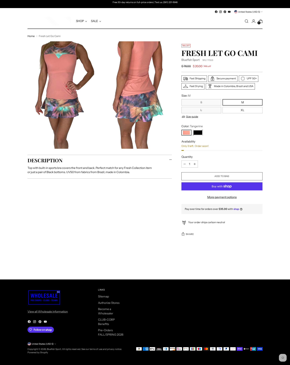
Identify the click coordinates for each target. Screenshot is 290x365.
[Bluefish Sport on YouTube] (229, 11)
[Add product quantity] (195, 164)
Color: (192, 126)
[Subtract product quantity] (185, 164)
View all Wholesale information (48, 311)
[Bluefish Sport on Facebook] (216, 11)
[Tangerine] (186, 132)
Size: (185, 95)
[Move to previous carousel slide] (252, 268)
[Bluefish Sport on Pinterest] (224, 11)
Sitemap (103, 296)
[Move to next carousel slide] (259, 268)
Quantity (187, 156)
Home (31, 36)
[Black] (198, 132)
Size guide (192, 116)
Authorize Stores (108, 303)
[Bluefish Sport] (49, 21)
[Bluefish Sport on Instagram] (220, 11)
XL (242, 110)
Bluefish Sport (190, 60)
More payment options (222, 197)
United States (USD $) (249, 11)
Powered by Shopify (38, 352)
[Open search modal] (246, 21)
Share (190, 234)
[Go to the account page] (253, 21)
